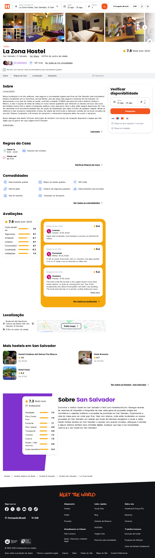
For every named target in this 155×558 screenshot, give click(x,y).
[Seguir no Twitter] (13, 509)
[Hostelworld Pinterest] (30, 509)
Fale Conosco (70, 534)
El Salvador (22, 56)
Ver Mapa (34, 56)
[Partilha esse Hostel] (149, 41)
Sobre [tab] (5, 76)
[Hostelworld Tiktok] (36, 509)
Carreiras (128, 521)
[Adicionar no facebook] (7, 509)
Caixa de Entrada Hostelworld (137, 546)
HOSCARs (98, 527)
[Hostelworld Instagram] (18, 509)
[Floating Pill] (144, 27)
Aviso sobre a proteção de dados (19, 553)
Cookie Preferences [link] (119, 553)
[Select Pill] (142, 6)
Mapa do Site (101, 553)
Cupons (65, 553)
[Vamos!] (104, 6)
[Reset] (57, 6)
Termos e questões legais (47, 553)
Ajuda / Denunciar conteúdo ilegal (75, 540)
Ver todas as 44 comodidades (59, 63)
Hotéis (66, 515)
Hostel (6, 46)
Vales (74, 553)
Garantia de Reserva (102, 521)
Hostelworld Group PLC (134, 509)
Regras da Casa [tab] (20, 76)
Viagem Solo (99, 534)
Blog (96, 515)
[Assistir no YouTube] (24, 509)
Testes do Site (87, 553)
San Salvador (9, 56)
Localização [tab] (37, 76)
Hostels (67, 509)
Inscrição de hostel (132, 534)
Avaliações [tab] (52, 76)
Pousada (67, 521)
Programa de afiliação (134, 540)
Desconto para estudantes (105, 540)
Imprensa (128, 515)
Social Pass (99, 509)
